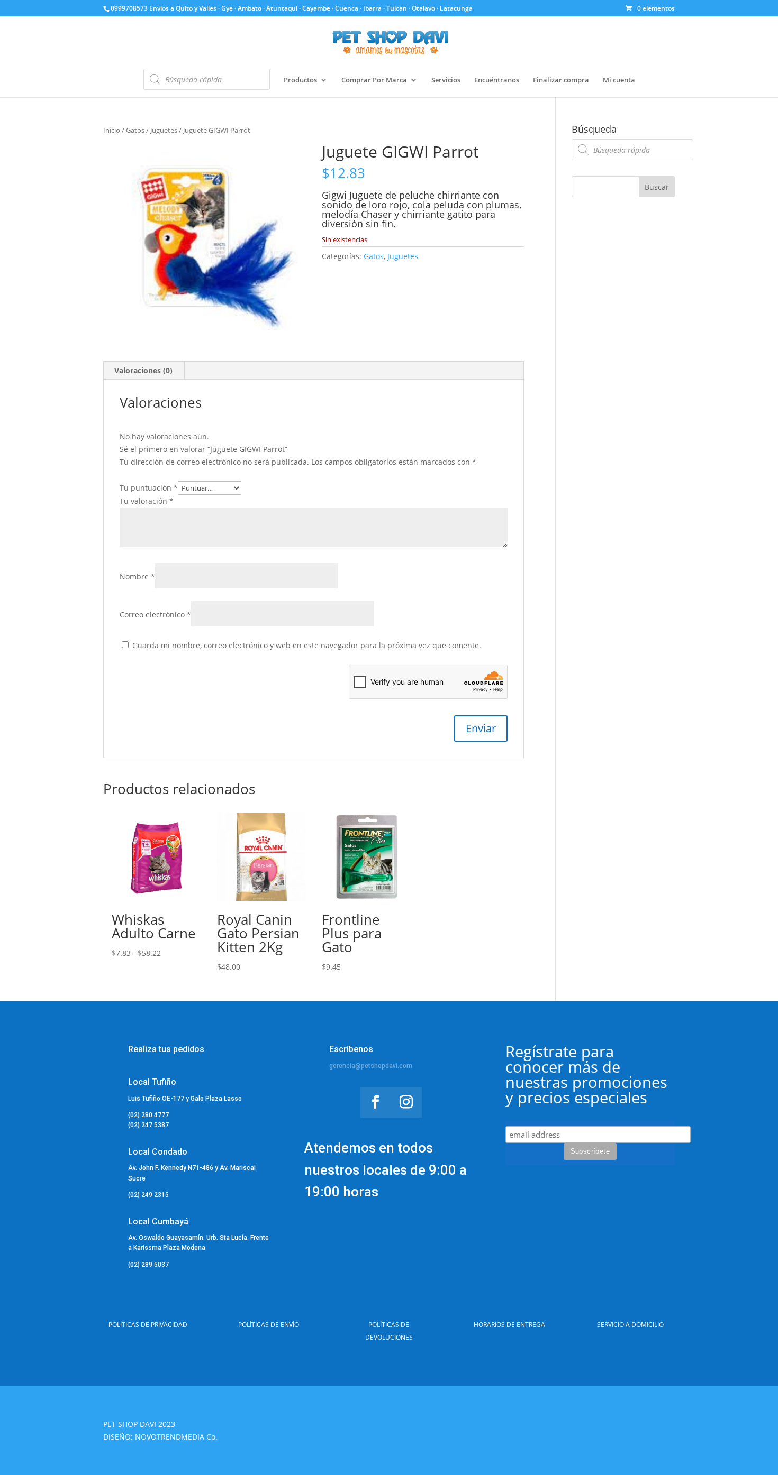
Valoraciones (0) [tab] (143, 370)
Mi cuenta (619, 80)
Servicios (445, 80)
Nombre (137, 576)
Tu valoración (147, 501)
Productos (300, 80)
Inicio (111, 130)
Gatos (135, 130)
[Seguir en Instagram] (406, 1102)
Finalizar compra (561, 80)
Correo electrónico (155, 615)
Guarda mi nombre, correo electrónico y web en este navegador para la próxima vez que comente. (306, 645)
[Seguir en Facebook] (375, 1102)
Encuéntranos (496, 80)
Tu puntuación (149, 488)
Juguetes (163, 130)
